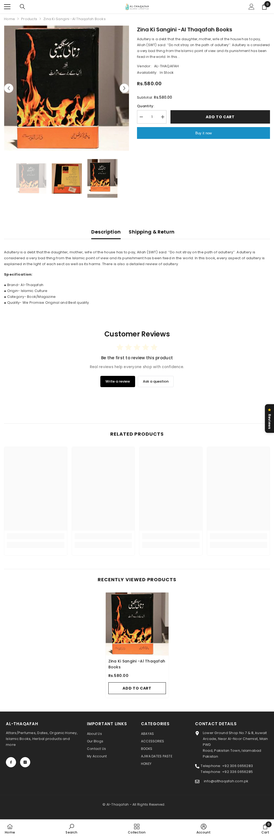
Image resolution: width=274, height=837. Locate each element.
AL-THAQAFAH (166, 66)
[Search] (22, 6)
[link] (35, 536)
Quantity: (145, 106)
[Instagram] (25, 762)
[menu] (7, 6)
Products (29, 18)
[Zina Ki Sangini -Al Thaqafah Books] (137, 623)
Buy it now (203, 133)
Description (106, 231)
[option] (66, 88)
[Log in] (251, 7)
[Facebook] (11, 762)
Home (9, 18)
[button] (8, 88)
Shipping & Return (151, 231)
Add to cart (220, 117)
